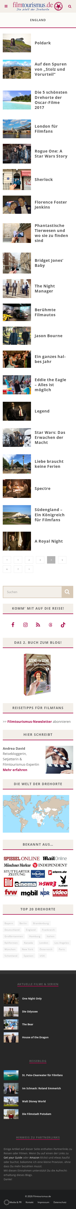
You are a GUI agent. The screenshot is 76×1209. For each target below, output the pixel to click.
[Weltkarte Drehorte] (36, 831)
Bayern (9, 923)
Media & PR (15, 1202)
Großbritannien (14, 936)
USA (42, 955)
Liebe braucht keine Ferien (49, 464)
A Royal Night (49, 541)
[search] (67, 592)
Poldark (43, 42)
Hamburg (34, 936)
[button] (6, 1202)
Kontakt (29, 1202)
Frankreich (48, 929)
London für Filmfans (46, 129)
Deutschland (12, 929)
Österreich (46, 949)
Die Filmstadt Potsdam (36, 1114)
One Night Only (32, 998)
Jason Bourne (49, 335)
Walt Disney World (34, 1101)
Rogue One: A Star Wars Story (51, 153)
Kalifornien (11, 942)
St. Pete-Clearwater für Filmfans (42, 1075)
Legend (42, 411)
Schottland (11, 955)
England (31, 929)
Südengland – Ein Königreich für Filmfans (50, 514)
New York (27, 949)
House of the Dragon (35, 1037)
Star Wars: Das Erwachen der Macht (50, 437)
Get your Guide (13, 1157)
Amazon (34, 1157)
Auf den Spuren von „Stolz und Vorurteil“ (51, 69)
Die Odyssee (30, 1011)
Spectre (43, 488)
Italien (50, 936)
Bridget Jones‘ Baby (49, 263)
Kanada (28, 942)
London (43, 942)
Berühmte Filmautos (45, 312)
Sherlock (44, 179)
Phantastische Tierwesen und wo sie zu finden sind (51, 233)
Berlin (23, 923)
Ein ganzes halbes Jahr (50, 359)
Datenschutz (59, 1202)
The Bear (27, 1024)
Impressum (43, 1202)
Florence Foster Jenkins (51, 204)
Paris (62, 949)
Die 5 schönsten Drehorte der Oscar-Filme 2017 (51, 100)
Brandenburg (41, 923)
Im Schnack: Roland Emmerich (41, 1088)
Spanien (28, 955)
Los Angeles (62, 942)
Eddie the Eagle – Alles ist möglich (50, 384)
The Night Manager (45, 288)
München (10, 949)
